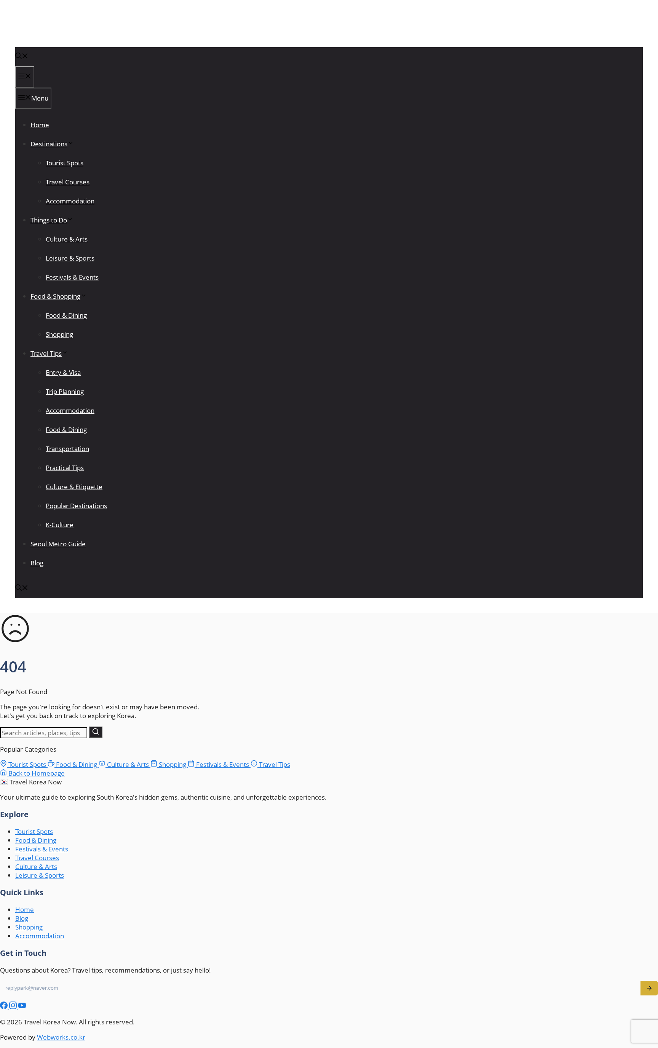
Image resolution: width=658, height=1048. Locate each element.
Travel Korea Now (54, 31)
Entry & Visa (63, 372)
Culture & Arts (67, 239)
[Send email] (649, 988)
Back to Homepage (36, 773)
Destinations (48, 143)
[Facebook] (4, 1006)
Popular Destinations (76, 505)
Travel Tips (46, 353)
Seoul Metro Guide (58, 543)
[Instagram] (13, 1006)
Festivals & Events (72, 277)
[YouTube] (22, 1006)
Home (39, 124)
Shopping (59, 334)
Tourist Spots (64, 162)
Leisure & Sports (70, 258)
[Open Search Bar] (21, 56)
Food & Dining (66, 315)
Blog (36, 562)
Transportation (67, 448)
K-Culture (59, 524)
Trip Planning (65, 391)
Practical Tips (65, 467)
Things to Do (48, 220)
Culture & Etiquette (74, 486)
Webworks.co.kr (61, 1037)
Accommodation (70, 201)
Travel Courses (67, 182)
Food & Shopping (55, 296)
